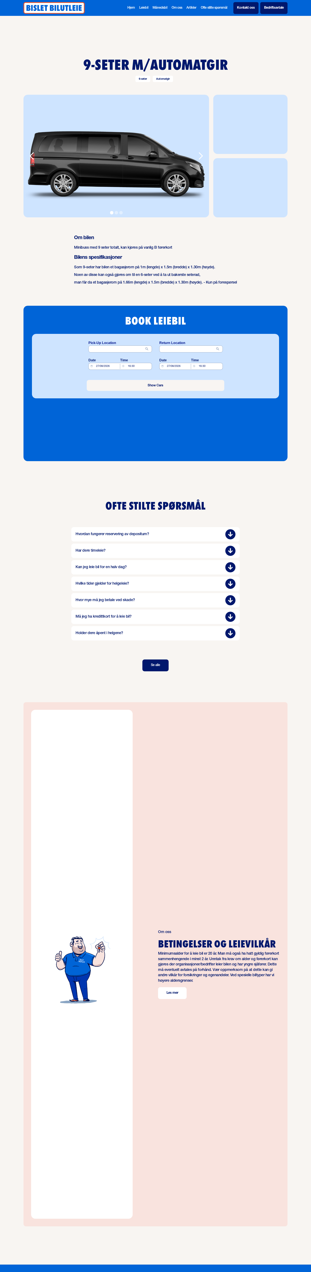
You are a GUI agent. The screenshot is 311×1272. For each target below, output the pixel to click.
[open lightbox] (116, 156)
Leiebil (143, 8)
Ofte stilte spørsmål (214, 8)
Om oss (177, 8)
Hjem (131, 8)
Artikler (191, 8)
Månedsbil (160, 8)
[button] (31, 156)
